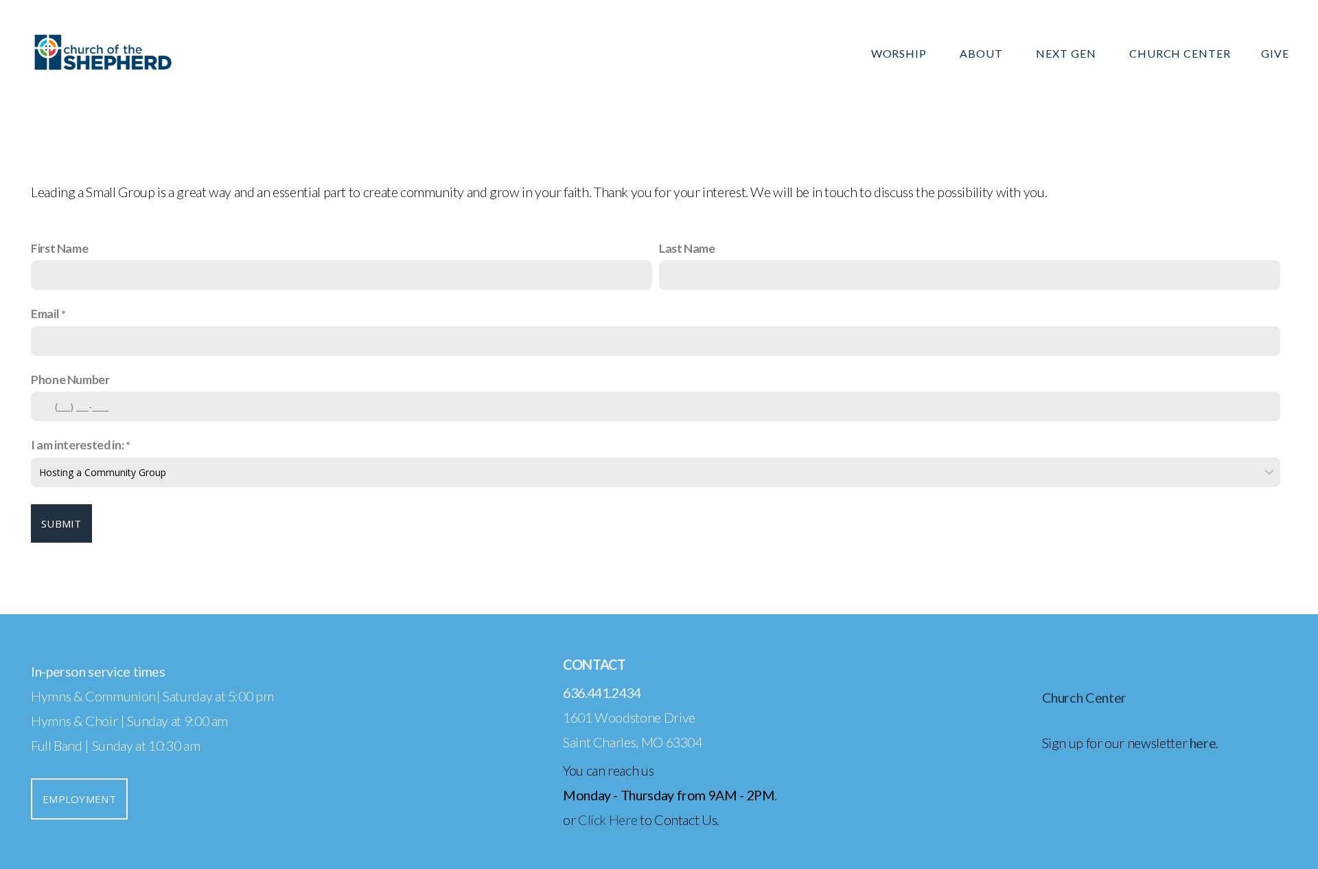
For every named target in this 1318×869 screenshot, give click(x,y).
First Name (59, 248)
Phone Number (70, 379)
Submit (61, 523)
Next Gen (1067, 53)
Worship (900, 53)
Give (1275, 53)
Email (45, 313)
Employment (79, 799)
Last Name (687, 248)
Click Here (607, 819)
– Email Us (659, 664)
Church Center (1180, 53)
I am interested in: (77, 444)
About (983, 53)
